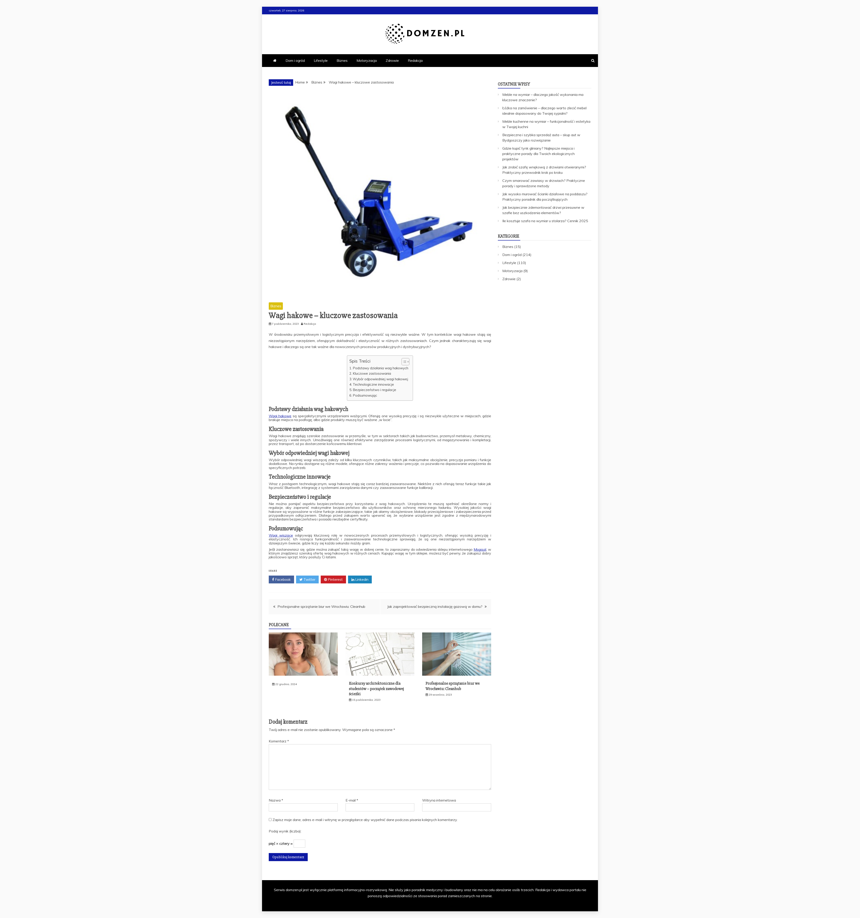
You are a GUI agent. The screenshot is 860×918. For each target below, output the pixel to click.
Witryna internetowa (439, 800)
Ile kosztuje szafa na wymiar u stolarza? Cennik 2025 (545, 221)
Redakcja (415, 60)
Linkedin (361, 579)
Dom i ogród (295, 60)
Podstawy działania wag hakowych (380, 368)
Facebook (282, 579)
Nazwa (276, 800)
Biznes (342, 60)
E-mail (352, 800)
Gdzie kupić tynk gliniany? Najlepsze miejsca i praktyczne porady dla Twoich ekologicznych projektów (538, 153)
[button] (403, 361)
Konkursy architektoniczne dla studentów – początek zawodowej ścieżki (376, 688)
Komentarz (279, 741)
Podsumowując (365, 395)
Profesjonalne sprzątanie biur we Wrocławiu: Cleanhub (321, 606)
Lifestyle (321, 60)
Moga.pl (480, 549)
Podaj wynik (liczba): (285, 831)
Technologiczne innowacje (373, 384)
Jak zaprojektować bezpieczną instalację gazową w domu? (434, 606)
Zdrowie (392, 60)
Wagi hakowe (280, 416)
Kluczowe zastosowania (372, 373)
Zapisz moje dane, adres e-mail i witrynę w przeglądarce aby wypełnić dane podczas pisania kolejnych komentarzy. (365, 819)
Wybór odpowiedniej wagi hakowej (380, 379)
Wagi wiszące (281, 535)
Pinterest (335, 579)
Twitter (309, 579)
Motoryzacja (367, 60)
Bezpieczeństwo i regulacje (374, 390)
